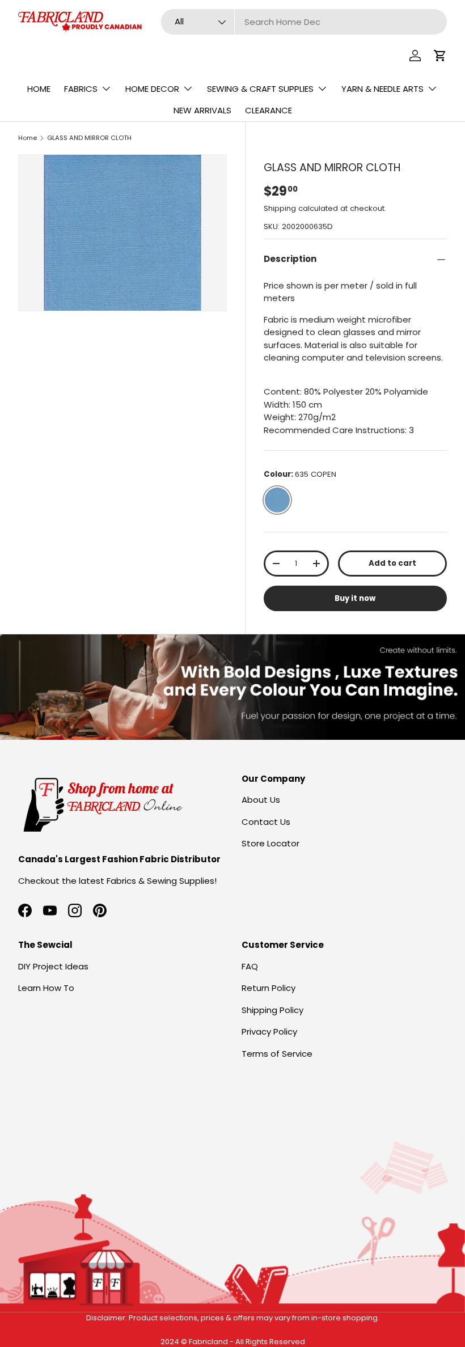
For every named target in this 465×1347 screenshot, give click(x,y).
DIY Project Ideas (53, 966)
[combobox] (304, 22)
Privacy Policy (269, 1031)
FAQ (250, 966)
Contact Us (266, 822)
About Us (261, 800)
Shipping (280, 208)
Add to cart (392, 563)
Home (27, 137)
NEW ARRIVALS (202, 110)
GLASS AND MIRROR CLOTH (89, 137)
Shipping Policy (272, 1010)
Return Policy (268, 988)
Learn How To (46, 988)
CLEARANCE (268, 110)
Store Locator (270, 843)
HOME (38, 89)
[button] (440, 55)
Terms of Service (277, 1054)
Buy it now (355, 598)
